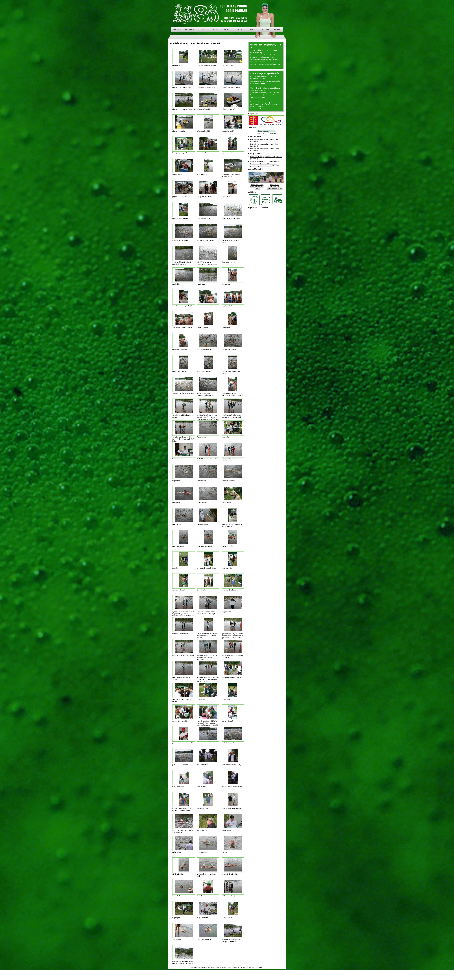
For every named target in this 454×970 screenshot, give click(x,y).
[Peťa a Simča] (233, 318)
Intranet (277, 29)
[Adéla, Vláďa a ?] (233, 690)
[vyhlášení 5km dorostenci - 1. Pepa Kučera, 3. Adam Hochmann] (208, 646)
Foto (252, 29)
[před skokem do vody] (183, 340)
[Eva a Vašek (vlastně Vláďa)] (208, 559)
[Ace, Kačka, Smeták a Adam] (183, 318)
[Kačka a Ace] (233, 275)
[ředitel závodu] (208, 165)
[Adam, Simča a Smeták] (233, 865)
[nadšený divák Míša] (208, 799)
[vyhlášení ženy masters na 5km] (183, 646)
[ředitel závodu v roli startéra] (233, 777)
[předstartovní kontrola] (183, 209)
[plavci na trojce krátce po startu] (233, 231)
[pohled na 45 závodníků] (183, 755)
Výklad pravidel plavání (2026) (260, 161)
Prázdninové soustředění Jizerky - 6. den (264, 144)
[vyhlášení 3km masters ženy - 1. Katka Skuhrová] (233, 449)
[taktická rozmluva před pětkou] (183, 297)
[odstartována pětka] (233, 734)
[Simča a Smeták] (233, 537)
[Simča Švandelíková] (233, 471)
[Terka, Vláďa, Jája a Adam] (183, 144)
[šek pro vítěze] (233, 602)
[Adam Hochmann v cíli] (208, 537)
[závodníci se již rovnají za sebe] (183, 384)
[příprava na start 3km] (183, 187)
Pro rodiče (189, 29)
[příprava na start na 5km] (208, 297)
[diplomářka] (233, 428)
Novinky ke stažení (255, 154)
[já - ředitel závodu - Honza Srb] (183, 734)
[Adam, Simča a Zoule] (233, 581)
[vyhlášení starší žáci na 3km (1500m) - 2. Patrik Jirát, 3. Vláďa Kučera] (183, 428)
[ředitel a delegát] (233, 712)
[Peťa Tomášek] (183, 56)
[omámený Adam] (233, 559)
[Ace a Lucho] (183, 515)
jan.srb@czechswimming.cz (205, 967)
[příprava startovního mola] (183, 78)
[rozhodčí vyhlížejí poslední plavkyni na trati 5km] (233, 930)
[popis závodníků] (208, 144)
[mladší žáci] (183, 275)
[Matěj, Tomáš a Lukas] (208, 187)
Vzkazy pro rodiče (254, 136)
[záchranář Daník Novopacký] (233, 755)
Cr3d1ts (251, 967)
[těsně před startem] (233, 253)
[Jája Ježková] (183, 930)
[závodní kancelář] (233, 56)
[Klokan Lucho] (233, 493)
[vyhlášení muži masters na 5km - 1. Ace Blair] (233, 646)
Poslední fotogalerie (255, 169)
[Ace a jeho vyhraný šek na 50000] (183, 668)
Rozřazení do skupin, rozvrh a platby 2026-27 (266, 157)
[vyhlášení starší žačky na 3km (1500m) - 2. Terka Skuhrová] (233, 406)
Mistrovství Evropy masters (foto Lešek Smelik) (257, 187)
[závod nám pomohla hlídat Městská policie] (233, 165)
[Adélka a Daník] (233, 908)
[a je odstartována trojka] (183, 231)
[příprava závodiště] (208, 100)
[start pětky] (208, 734)
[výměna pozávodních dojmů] (233, 668)
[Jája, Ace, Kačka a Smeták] (233, 297)
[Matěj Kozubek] (208, 275)
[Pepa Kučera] (208, 428)
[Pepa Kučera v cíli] (208, 515)
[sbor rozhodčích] (208, 755)
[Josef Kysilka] (208, 581)
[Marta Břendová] (183, 777)
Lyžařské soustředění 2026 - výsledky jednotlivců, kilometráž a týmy (263, 165)
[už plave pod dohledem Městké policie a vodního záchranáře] (183, 952)
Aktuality (177, 29)
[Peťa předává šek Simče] (183, 624)
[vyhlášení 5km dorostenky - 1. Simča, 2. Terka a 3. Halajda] (208, 602)
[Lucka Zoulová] (208, 493)
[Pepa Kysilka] (233, 187)
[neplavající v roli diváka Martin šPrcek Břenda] (233, 515)
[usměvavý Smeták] (183, 581)
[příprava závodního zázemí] (208, 56)
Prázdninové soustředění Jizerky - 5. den (264, 149)
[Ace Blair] (183, 559)
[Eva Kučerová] (183, 449)
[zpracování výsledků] (183, 712)
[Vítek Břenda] (208, 777)
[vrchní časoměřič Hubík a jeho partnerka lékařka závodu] (183, 799)
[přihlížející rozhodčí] (233, 887)
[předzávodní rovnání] (208, 340)
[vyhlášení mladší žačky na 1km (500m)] (183, 406)
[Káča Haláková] (183, 843)
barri (236, 967)
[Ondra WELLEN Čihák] (208, 930)
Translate (273, 133)
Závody (214, 29)
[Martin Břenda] (208, 821)
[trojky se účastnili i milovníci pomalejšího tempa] (183, 253)
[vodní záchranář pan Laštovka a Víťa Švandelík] (183, 821)
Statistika (240, 29)
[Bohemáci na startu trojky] (233, 209)
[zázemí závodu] (183, 165)
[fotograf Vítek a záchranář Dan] (233, 799)
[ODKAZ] (263, 83)
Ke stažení (265, 29)
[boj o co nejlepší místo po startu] (233, 362)
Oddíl (202, 29)
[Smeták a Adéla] (208, 318)
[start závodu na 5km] (208, 362)
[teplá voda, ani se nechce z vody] (208, 865)
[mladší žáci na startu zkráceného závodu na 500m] (208, 253)
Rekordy (227, 29)
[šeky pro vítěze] (208, 908)
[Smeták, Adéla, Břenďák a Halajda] (183, 690)
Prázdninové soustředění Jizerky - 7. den (264, 139)
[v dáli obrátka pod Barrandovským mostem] (208, 384)
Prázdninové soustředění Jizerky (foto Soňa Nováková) (275, 187)
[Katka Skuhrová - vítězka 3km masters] (208, 449)
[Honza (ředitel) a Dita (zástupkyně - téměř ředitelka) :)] (233, 384)
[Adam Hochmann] (183, 537)
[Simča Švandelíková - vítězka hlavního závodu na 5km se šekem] (208, 624)
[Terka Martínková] (183, 887)
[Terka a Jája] (208, 690)
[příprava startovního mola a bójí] (183, 100)
